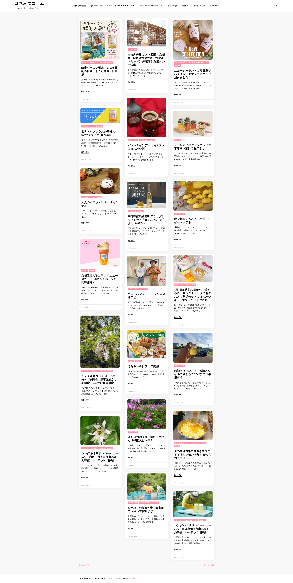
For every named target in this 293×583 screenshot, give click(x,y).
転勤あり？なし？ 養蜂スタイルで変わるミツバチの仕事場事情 (192, 374)
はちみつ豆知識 (80, 6)
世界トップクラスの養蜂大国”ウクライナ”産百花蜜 (98, 133)
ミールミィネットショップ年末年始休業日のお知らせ (192, 146)
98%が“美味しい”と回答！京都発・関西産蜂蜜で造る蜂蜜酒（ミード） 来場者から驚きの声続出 (146, 60)
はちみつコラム (29, 4)
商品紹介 (185, 6)
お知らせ (177, 140)
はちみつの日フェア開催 (143, 366)
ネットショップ (199, 6)
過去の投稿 (84, 565)
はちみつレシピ (96, 6)
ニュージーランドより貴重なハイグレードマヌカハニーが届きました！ (192, 74)
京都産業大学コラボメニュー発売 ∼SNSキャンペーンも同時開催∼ (99, 279)
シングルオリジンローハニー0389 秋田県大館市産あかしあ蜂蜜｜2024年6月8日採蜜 (99, 379)
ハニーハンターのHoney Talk (151, 6)
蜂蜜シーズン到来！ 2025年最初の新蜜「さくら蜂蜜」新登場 (99, 71)
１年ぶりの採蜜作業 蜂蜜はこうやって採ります (146, 509)
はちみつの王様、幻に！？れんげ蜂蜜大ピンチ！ (146, 438)
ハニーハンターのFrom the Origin (120, 6)
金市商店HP (214, 6)
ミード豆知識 (172, 6)
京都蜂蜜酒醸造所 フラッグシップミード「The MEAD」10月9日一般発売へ (146, 220)
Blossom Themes (112, 578)
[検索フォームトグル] (277, 6)
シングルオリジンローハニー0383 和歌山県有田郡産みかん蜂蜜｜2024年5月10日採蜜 (99, 457)
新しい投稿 (209, 565)
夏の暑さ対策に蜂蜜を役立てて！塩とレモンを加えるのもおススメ (192, 455)
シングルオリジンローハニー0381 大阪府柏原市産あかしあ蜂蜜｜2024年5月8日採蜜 (192, 529)
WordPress (132, 578)
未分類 (177, 446)
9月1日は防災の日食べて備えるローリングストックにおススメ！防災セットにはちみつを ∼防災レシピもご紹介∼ (192, 295)
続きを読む (85, 92)
